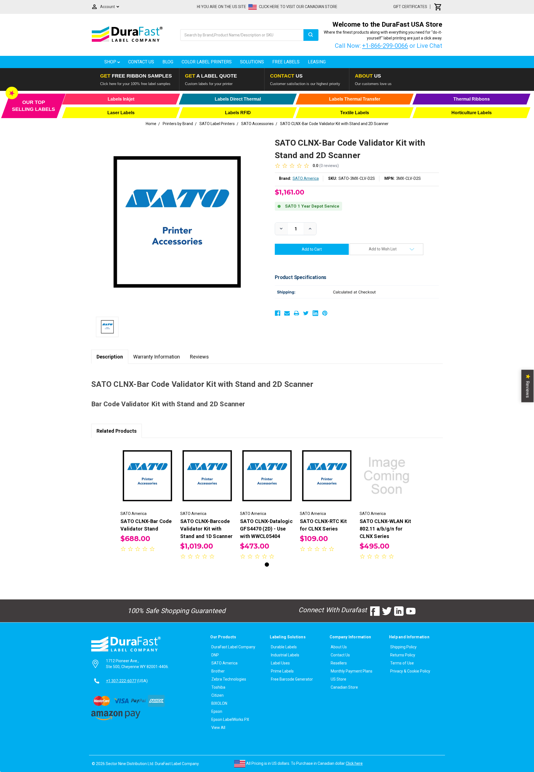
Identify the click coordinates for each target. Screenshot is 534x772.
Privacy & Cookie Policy (410, 671)
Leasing (317, 61)
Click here (354, 763)
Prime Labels (282, 671)
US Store (338, 679)
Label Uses (280, 663)
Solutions (252, 61)
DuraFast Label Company (233, 647)
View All (218, 727)
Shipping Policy (403, 647)
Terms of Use (402, 663)
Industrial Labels (285, 655)
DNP (215, 655)
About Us (339, 647)
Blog (167, 61)
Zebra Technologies (228, 679)
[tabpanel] (147, 499)
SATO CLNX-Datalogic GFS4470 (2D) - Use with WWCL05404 (266, 528)
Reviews (199, 357)
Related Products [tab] (117, 431)
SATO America (224, 663)
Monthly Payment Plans (351, 671)
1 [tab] (267, 564)
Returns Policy (402, 655)
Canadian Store (344, 687)
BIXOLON (219, 703)
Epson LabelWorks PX (230, 719)
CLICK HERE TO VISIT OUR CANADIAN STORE (298, 6)
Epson (216, 711)
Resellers (339, 663)
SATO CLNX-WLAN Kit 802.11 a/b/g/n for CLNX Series (385, 528)
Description (110, 357)
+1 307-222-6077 (121, 681)
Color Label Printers (207, 61)
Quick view (147, 471)
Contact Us (141, 61)
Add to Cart (147, 481)
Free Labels (286, 61)
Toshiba (218, 687)
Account (107, 6)
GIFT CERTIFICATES (410, 6)
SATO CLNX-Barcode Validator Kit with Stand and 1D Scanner (206, 528)
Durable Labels (284, 647)
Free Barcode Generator (292, 679)
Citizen (217, 695)
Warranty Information (156, 357)
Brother (218, 671)
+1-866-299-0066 (385, 45)
